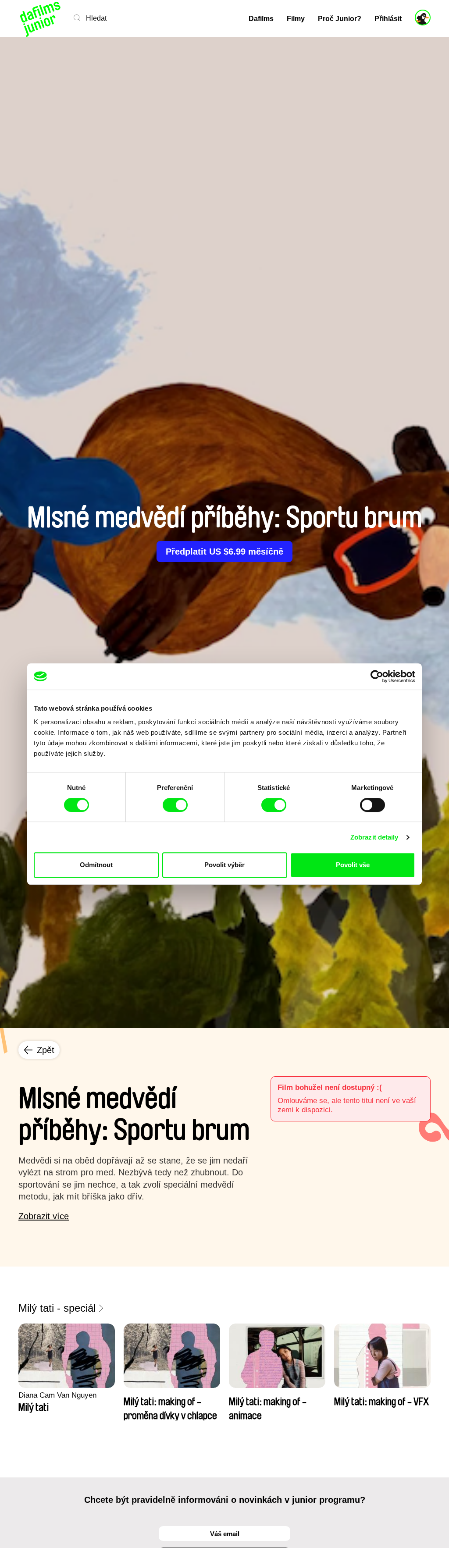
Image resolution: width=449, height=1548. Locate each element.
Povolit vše (353, 864)
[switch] (175, 805)
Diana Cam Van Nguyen (57, 1395)
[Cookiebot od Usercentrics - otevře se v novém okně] (377, 676)
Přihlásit (388, 18)
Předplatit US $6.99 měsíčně (224, 551)
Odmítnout (96, 864)
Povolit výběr (224, 864)
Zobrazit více (43, 1216)
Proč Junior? (339, 18)
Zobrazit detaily (374, 837)
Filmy (296, 18)
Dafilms (261, 18)
